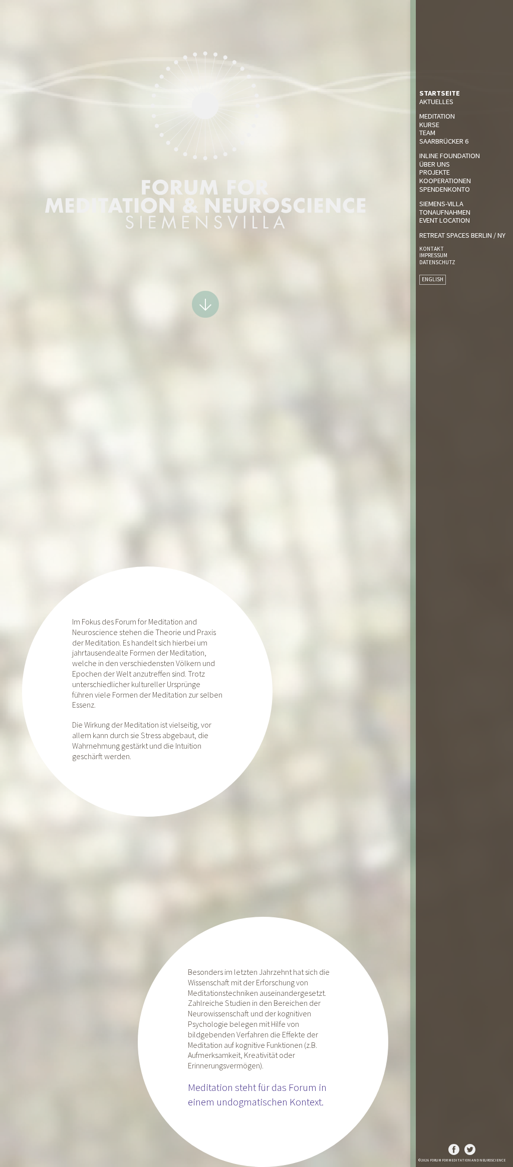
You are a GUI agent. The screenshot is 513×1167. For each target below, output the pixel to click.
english (432, 279)
